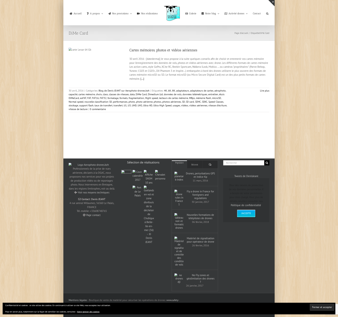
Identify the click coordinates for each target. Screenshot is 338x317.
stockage (73, 105)
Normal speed (76, 101)
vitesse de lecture (78, 109)
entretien (213, 94)
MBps (192, 98)
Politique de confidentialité (246, 205)
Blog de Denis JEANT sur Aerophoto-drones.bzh (124, 90)
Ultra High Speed (162, 105)
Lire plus (264, 90)
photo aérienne (144, 101)
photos (157, 101)
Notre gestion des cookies (88, 311)
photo (132, 101)
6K (169, 90)
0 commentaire (98, 109)
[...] (142, 78)
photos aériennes (171, 101)
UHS (140, 105)
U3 (129, 105)
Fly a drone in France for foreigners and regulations (200, 195)
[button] (261, 12)
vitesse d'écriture (217, 105)
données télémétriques (195, 94)
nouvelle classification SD (98, 101)
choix (99, 94)
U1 (125, 105)
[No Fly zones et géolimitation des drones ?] (179, 278)
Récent (194, 164)
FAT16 (95, 98)
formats (124, 98)
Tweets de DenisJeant (246, 176)
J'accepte (246, 213)
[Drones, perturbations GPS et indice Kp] (179, 176)
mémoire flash (203, 98)
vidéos (184, 105)
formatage (113, 98)
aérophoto (220, 90)
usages (176, 105)
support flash (86, 105)
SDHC (198, 101)
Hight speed (151, 98)
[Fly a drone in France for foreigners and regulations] (179, 198)
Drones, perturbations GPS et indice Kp (200, 175)
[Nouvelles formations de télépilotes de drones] (179, 221)
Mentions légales (78, 300)
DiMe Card (141, 94)
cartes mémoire (87, 94)
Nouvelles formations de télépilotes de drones (200, 216)
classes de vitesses (119, 94)
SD (183, 101)
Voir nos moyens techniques (93, 192)
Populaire (179, 162)
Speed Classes (215, 101)
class (105, 94)
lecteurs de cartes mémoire (173, 98)
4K (165, 90)
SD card (190, 101)
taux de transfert (103, 105)
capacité (73, 94)
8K (173, 90)
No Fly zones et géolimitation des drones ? (200, 278)
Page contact (93, 215)
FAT (89, 98)
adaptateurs (182, 90)
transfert (118, 105)
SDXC (204, 101)
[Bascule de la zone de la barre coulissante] (271, 3)
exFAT (83, 98)
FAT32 (103, 98)
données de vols (172, 94)
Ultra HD (147, 105)
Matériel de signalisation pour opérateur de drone (200, 240)
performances (120, 101)
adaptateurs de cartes (201, 90)
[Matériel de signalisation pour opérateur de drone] (179, 251)
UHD (134, 105)
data (132, 94)
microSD (216, 98)
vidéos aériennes (198, 105)
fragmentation (136, 98)
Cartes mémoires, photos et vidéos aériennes (163, 50)
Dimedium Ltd (155, 94)
